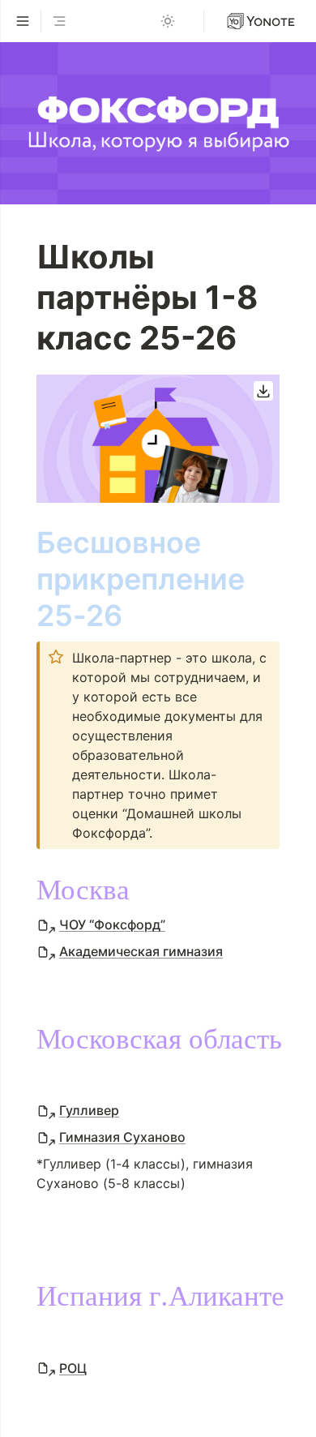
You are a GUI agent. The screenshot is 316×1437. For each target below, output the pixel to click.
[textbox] (158, 903)
